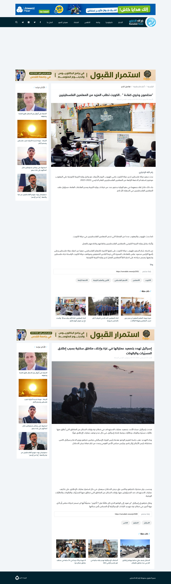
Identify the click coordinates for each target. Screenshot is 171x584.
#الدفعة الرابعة (83, 280)
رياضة (98, 22)
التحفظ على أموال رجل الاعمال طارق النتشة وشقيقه (33, 115)
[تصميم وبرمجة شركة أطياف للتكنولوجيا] (21, 577)
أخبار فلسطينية (139, 86)
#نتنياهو (135, 522)
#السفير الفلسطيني (121, 280)
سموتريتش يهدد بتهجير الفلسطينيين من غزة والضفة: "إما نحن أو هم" (32, 195)
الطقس (87, 22)
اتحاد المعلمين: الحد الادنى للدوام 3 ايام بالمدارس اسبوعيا (105, 319)
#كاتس (125, 522)
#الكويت (148, 280)
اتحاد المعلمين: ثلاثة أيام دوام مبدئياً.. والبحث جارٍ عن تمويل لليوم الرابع (71, 319)
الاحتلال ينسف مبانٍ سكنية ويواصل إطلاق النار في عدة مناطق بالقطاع (136, 561)
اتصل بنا (50, 22)
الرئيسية (150, 86)
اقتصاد (76, 22)
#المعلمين (136, 280)
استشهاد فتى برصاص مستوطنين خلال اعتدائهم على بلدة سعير (34, 168)
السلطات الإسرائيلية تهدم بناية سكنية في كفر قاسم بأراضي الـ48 (104, 561)
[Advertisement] (85, 48)
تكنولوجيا (109, 22)
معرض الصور (63, 22)
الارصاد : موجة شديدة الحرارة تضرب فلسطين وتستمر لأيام (32, 142)
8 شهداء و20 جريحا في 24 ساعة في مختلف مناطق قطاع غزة (71, 561)
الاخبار (120, 22)
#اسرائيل (147, 522)
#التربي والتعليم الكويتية (101, 280)
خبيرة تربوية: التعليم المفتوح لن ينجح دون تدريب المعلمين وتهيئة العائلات (137, 319)
